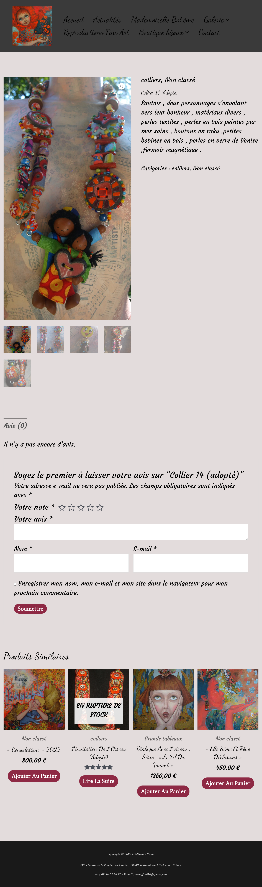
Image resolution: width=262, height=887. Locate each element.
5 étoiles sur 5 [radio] (100, 507)
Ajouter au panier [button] (34, 776)
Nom (23, 549)
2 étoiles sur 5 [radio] (71, 507)
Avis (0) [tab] (15, 426)
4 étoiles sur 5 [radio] (90, 507)
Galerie (214, 19)
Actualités (107, 19)
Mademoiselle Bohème (162, 19)
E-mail (145, 549)
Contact (209, 32)
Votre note (34, 507)
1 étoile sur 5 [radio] (62, 507)
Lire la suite (98, 781)
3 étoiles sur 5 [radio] (81, 507)
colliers (151, 80)
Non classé (180, 80)
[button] (121, 86)
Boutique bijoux (161, 32)
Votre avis (33, 519)
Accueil (73, 19)
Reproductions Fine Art (96, 32)
